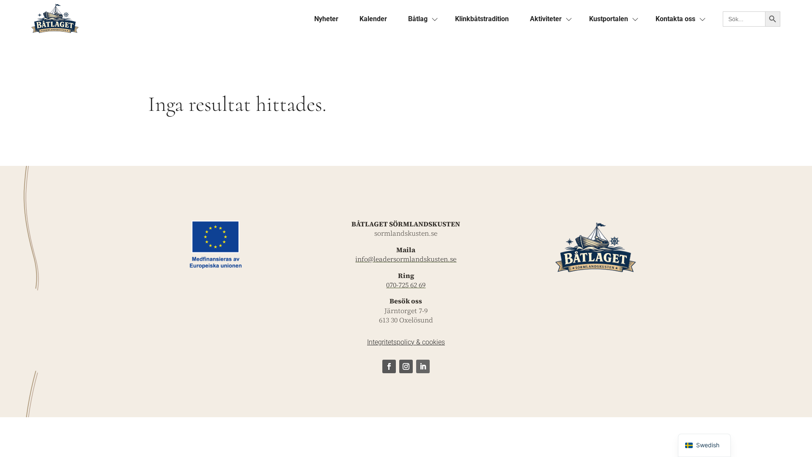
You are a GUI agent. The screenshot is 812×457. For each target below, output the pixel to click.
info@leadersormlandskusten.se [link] (405, 259)
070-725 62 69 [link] (405, 284)
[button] (389, 366)
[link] (162, 19)
